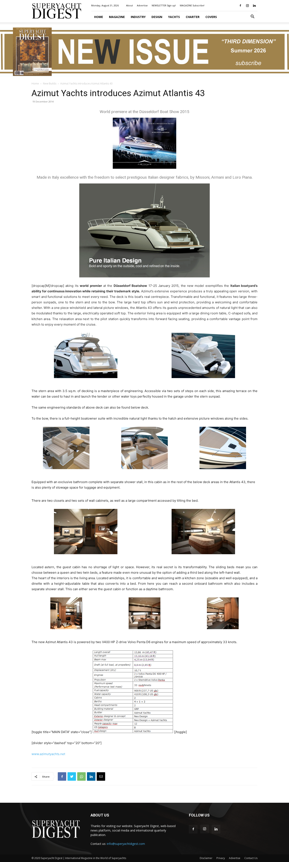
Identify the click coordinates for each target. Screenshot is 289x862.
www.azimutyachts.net (48, 754)
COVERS (211, 17)
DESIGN (156, 17)
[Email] (101, 776)
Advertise (142, 5)
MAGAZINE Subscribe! (192, 5)
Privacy (220, 858)
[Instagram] (247, 5)
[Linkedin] (254, 5)
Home (98, 17)
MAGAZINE (117, 17)
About (129, 5)
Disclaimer (206, 858)
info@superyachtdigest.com (126, 844)
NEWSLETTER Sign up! (164, 5)
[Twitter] (71, 776)
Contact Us (250, 858)
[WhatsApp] (81, 776)
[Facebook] (240, 5)
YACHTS (174, 17)
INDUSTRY (138, 17)
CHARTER (193, 17)
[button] (252, 17)
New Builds (49, 83)
